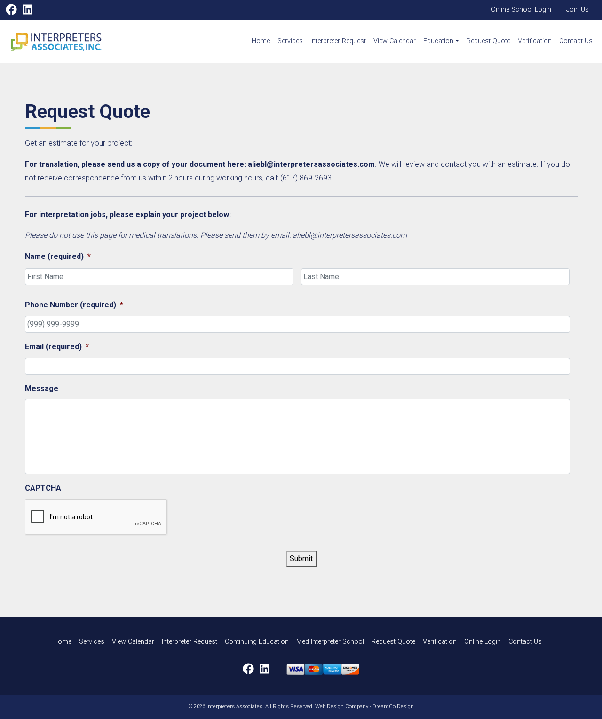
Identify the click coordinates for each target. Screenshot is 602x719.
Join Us (577, 10)
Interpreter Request (338, 41)
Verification (535, 41)
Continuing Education (257, 642)
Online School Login (521, 10)
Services (290, 41)
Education (438, 41)
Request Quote (488, 41)
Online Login (482, 642)
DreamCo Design (393, 706)
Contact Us (576, 41)
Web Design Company (341, 706)
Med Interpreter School (330, 642)
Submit (301, 558)
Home (261, 41)
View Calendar (394, 41)
